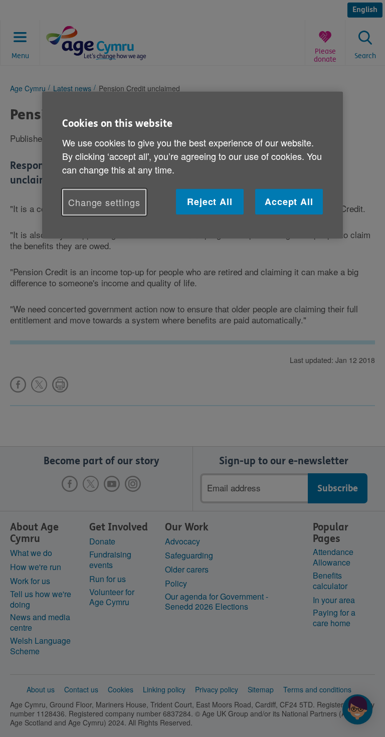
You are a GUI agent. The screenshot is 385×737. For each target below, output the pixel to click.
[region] (192, 165)
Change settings (104, 202)
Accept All (289, 201)
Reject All (210, 201)
